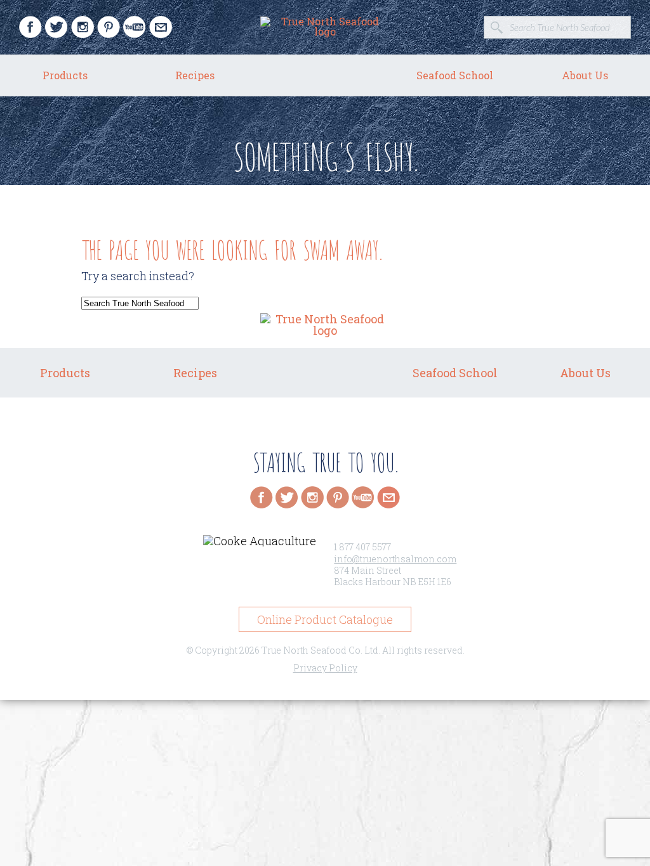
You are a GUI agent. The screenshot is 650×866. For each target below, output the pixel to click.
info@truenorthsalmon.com (395, 559)
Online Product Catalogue (325, 619)
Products (65, 75)
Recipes (195, 75)
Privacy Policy (325, 668)
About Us (585, 75)
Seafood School (454, 75)
